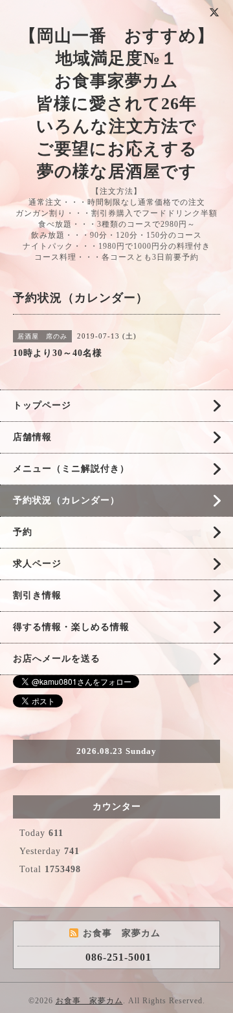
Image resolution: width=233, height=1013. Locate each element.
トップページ (42, 405)
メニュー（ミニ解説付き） (71, 469)
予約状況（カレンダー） (66, 500)
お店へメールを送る (56, 658)
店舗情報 (32, 437)
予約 (22, 532)
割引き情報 (37, 595)
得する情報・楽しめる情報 (71, 627)
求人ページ (37, 564)
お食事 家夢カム (89, 1000)
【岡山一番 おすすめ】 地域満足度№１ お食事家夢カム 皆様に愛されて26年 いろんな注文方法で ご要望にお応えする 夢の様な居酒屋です (116, 103)
